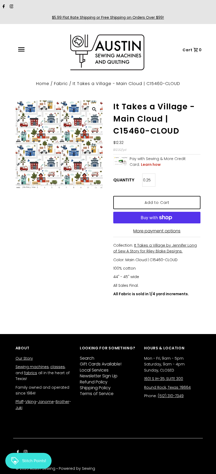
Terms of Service (97, 394)
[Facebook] (3, 7)
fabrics (30, 373)
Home (42, 84)
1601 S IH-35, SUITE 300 (163, 378)
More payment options (156, 231)
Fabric (61, 84)
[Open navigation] (33, 49)
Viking (30, 401)
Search (87, 358)
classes (57, 366)
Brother (62, 401)
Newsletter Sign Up (98, 376)
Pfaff (19, 401)
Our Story (24, 358)
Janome (46, 401)
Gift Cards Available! (100, 364)
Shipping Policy (95, 388)
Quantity (123, 180)
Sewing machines (32, 366)
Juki (19, 407)
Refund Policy (93, 382)
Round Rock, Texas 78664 (167, 387)
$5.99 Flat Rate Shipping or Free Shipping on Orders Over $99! (108, 17)
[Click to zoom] (94, 109)
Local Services (94, 370)
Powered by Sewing (77, 468)
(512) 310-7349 (171, 395)
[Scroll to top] (205, 463)
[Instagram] (10, 7)
